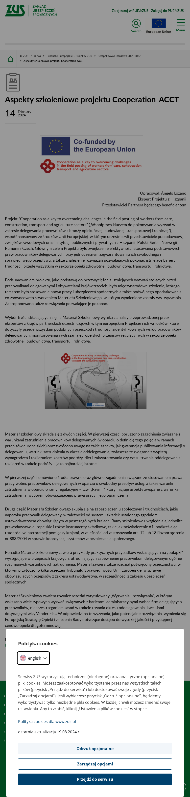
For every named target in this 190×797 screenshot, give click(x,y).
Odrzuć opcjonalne (95, 748)
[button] (33, 658)
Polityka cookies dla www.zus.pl (47, 721)
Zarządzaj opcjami (95, 764)
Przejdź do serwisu (95, 779)
